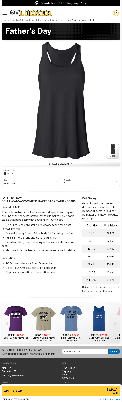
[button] (5, 13)
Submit (114, 351)
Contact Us (68, 377)
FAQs (65, 374)
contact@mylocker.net (13, 375)
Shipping (66, 371)
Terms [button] (84, 3)
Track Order (68, 367)
